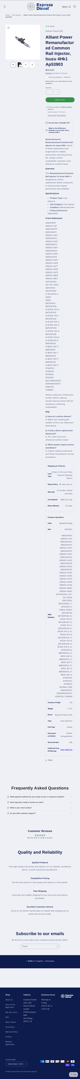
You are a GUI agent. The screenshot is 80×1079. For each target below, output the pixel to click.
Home (8, 15)
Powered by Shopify (30, 1071)
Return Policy (11, 1022)
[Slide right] (37, 65)
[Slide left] (8, 65)
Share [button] (50, 760)
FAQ (7, 1017)
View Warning (66, 750)
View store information (57, 115)
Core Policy (10, 1027)
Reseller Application (10, 1043)
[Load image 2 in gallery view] (19, 64)
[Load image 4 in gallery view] (32, 64)
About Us (9, 1000)
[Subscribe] (57, 946)
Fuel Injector (16, 15)
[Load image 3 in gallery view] (25, 64)
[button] (4, 6)
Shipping (49, 73)
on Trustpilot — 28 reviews (40, 961)
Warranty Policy (12, 1032)
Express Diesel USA (17, 1071)
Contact (9, 1037)
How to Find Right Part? (10, 1006)
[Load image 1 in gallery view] (13, 64)
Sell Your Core (11, 1012)
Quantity (48, 88)
